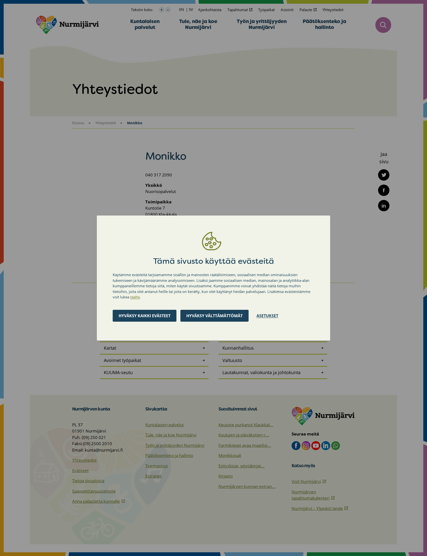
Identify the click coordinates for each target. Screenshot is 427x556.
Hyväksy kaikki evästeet (145, 315)
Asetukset (267, 315)
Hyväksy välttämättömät (214, 315)
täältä (135, 296)
